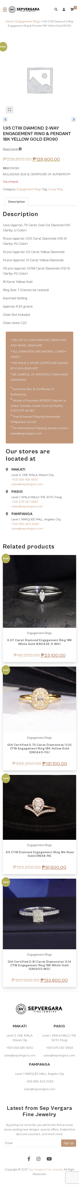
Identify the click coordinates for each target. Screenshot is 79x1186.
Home (9, 21)
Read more (11, 149)
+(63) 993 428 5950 (25, 479)
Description (16, 201)
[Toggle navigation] (5, 9)
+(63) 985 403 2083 (25, 524)
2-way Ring (55, 189)
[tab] (16, 202)
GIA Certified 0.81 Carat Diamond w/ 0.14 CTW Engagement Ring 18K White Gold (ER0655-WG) (39, 965)
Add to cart (39, 665)
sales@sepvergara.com (27, 484)
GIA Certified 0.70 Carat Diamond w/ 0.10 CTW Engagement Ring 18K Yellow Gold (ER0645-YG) (39, 748)
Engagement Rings (28, 21)
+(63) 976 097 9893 (25, 502)
